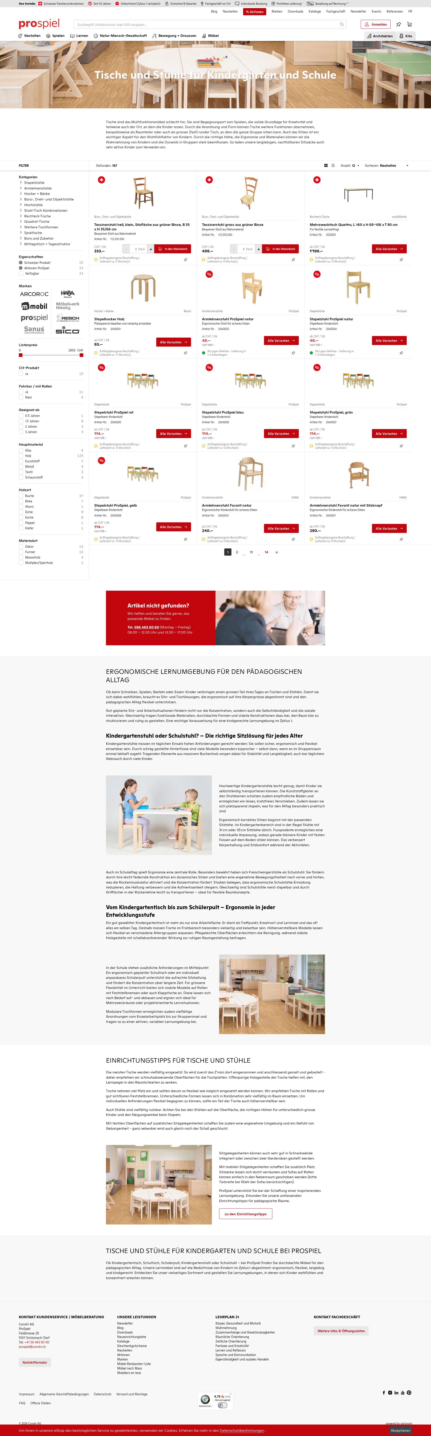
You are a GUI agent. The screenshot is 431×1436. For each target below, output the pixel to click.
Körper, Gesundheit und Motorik (238, 1323)
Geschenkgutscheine (132, 1345)
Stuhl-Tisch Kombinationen (45, 210)
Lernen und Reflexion (231, 1350)
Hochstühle (33, 204)
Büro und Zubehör (39, 238)
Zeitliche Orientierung (231, 1341)
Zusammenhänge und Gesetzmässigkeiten (245, 1332)
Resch (187, 311)
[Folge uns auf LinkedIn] (396, 1392)
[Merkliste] (398, 24)
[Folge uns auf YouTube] (403, 1392)
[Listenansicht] (333, 165)
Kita (407, 35)
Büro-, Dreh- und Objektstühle (49, 199)
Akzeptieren (400, 1430)
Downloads (295, 11)
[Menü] (230, 1395)
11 (251, 552)
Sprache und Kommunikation (236, 1354)
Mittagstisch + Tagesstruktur (47, 243)
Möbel (34, 46)
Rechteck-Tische (37, 216)
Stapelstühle (34, 182)
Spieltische (33, 232)
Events (376, 11)
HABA (295, 497)
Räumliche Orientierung (232, 1336)
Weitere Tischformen (41, 227)
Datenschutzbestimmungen (242, 1430)
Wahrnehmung (226, 1327)
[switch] (222, 1405)
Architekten (382, 35)
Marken (277, 11)
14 (266, 552)
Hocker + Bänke (37, 193)
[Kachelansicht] (326, 165)
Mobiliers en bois (129, 1372)
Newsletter (358, 11)
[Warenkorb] (409, 24)
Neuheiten (230, 11)
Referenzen (395, 11)
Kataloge (315, 11)
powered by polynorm (399, 1423)
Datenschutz (102, 1394)
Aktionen (123, 1354)
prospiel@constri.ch (32, 1346)
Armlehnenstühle (38, 188)
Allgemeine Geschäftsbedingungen (64, 1394)
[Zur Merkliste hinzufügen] (185, 259)
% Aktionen (254, 11)
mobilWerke (399, 216)
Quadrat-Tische (36, 221)
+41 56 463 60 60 (36, 1342)
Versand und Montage (131, 1394)
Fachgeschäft (335, 11)
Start (21, 46)
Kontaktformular (35, 1362)
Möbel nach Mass (129, 1368)
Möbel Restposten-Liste (134, 1363)
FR (410, 11)
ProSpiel (294, 311)
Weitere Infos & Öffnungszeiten (341, 1331)
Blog (214, 11)
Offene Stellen (40, 1403)
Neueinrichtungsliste (131, 1336)
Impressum (27, 1394)
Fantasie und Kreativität (232, 1345)
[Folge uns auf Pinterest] (409, 1392)
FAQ (22, 1403)
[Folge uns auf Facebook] (384, 1392)
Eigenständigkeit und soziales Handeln (242, 1359)
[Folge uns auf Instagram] (390, 1392)
